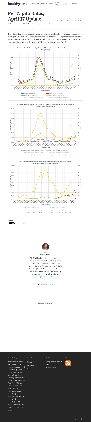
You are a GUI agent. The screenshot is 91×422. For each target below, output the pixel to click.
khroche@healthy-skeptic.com (45, 277)
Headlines (30, 365)
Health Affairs (51, 368)
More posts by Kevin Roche (45, 284)
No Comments (63, 20)
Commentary (36, 24)
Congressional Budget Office (54, 363)
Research (30, 369)
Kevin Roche (13, 24)
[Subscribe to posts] (68, 367)
